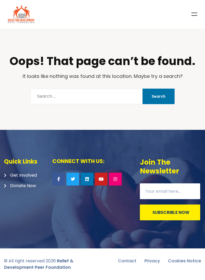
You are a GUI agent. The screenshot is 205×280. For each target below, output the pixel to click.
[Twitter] (72, 179)
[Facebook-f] (58, 179)
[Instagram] (115, 179)
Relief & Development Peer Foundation (38, 264)
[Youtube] (101, 179)
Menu (194, 14)
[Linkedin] (87, 179)
